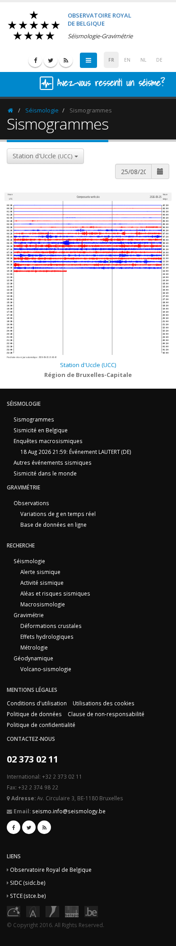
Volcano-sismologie (45, 669)
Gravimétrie (29, 615)
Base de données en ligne (53, 524)
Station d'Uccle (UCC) (88, 365)
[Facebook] (35, 60)
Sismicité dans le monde (45, 473)
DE (159, 60)
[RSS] (66, 60)
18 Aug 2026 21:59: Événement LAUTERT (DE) (75, 451)
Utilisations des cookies (103, 703)
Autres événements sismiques (53, 462)
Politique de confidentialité (41, 724)
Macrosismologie (42, 604)
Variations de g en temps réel (58, 513)
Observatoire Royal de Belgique (51, 869)
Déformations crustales (51, 625)
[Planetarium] (13, 911)
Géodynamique (33, 658)
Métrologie (34, 647)
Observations (31, 503)
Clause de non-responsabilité (106, 713)
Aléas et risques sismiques (55, 593)
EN (127, 60)
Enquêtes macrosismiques (48, 440)
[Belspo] (72, 911)
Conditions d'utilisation (37, 703)
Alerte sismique (40, 571)
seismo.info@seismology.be (69, 811)
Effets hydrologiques (47, 636)
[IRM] (52, 911)
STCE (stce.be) (28, 895)
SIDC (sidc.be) (28, 882)
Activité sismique (42, 582)
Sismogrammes (34, 419)
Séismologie (42, 110)
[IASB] (33, 911)
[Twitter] (50, 60)
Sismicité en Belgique (41, 430)
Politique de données (34, 713)
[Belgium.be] (91, 911)
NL (143, 60)
